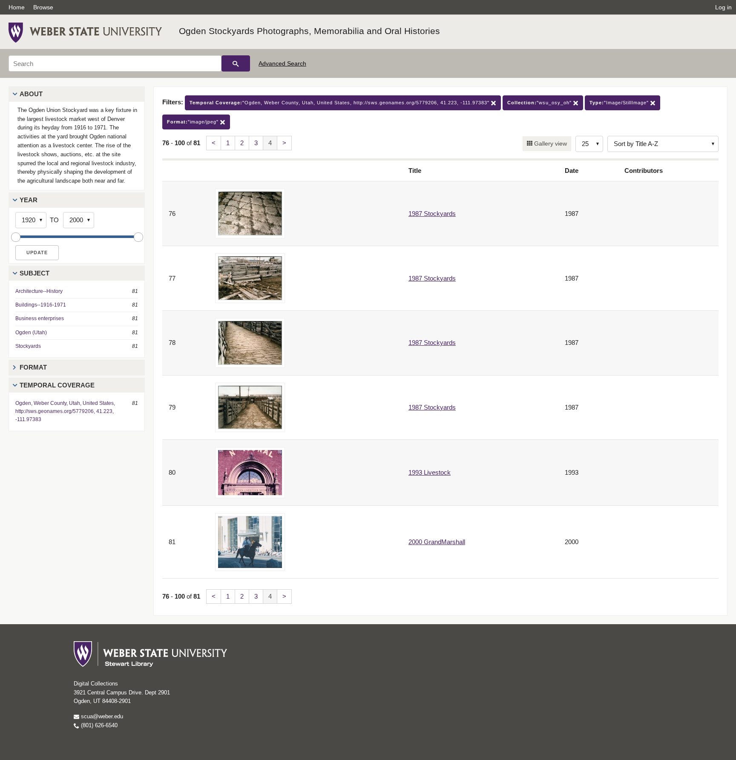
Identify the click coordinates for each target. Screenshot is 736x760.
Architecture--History (39, 291)
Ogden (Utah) (31, 333)
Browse (43, 7)
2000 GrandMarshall (436, 541)
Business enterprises (39, 318)
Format (33, 367)
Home (17, 7)
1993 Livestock (429, 472)
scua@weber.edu (101, 716)
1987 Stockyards (432, 213)
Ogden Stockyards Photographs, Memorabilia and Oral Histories (309, 31)
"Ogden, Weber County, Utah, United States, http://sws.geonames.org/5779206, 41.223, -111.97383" (340, 102)
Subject (34, 273)
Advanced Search (282, 63)
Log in (723, 7)
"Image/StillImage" (619, 102)
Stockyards (28, 346)
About (31, 94)
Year (28, 200)
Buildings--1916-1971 (40, 305)
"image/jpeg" (193, 121)
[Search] (235, 63)
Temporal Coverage (57, 385)
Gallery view (549, 143)
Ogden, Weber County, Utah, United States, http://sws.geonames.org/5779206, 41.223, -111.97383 (65, 411)
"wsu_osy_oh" (540, 102)
